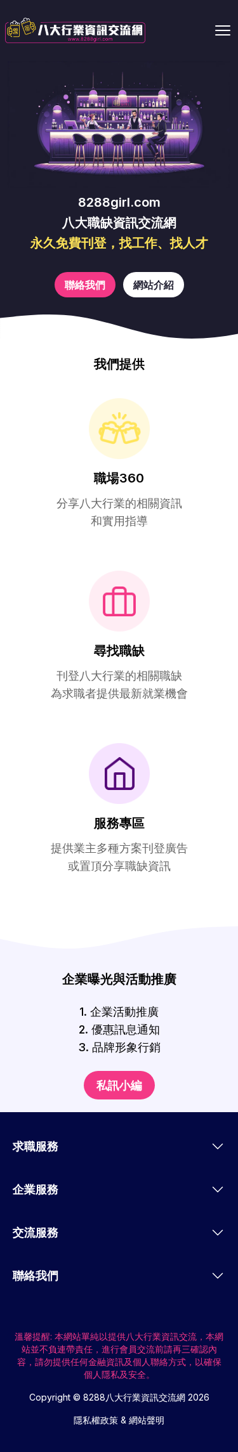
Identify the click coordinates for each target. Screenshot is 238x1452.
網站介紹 (153, 284)
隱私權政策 (96, 1420)
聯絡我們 (85, 284)
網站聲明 (146, 1420)
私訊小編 (119, 1085)
